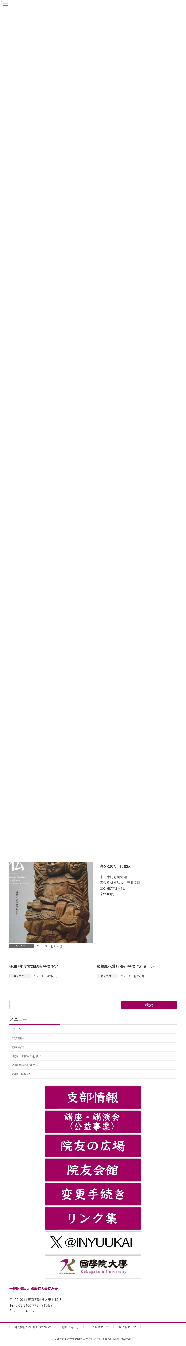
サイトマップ (127, 1327)
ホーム (16, 1029)
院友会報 (18, 1047)
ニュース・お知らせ (49, 946)
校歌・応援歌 (21, 1074)
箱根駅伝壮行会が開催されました (126, 966)
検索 (149, 1005)
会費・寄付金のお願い (26, 1056)
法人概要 (18, 1038)
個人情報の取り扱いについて (33, 1327)
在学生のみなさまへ (25, 1065)
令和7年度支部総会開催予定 (33, 966)
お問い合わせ (70, 1327)
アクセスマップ (99, 1327)
